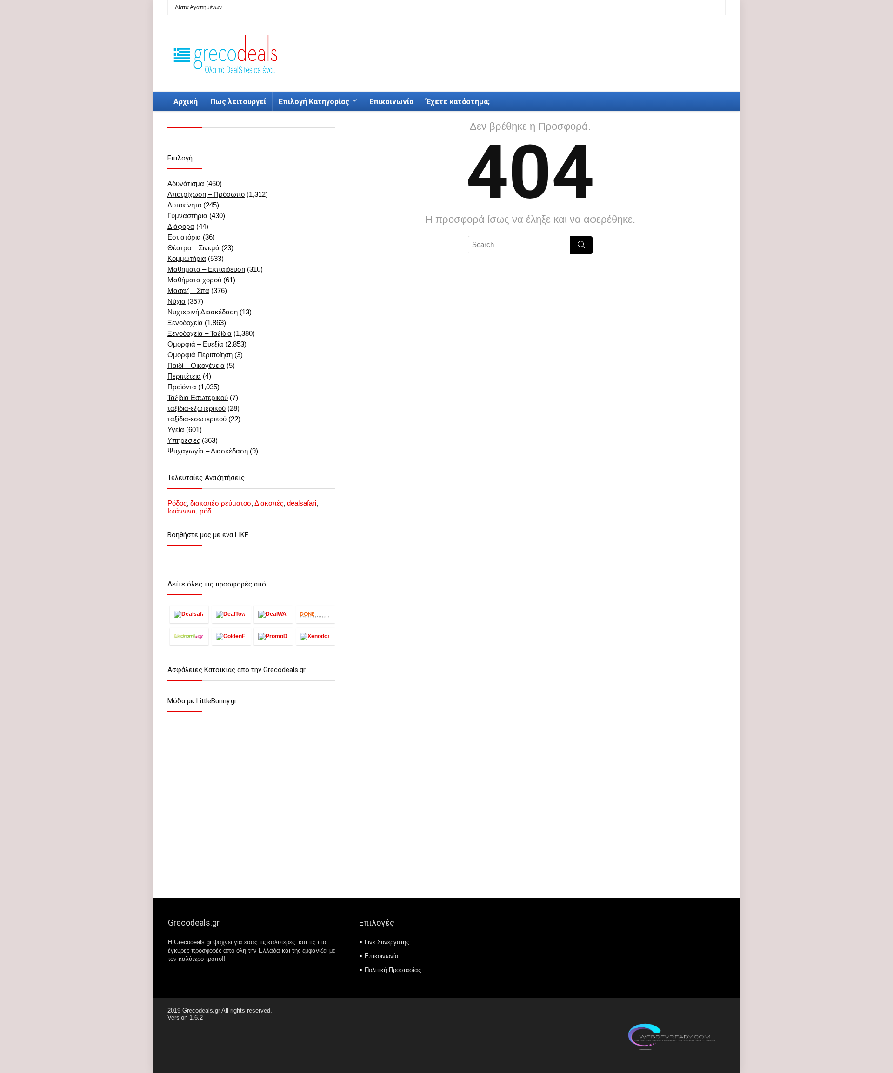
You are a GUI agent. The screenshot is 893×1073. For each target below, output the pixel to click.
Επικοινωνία (391, 101)
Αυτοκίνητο (184, 205)
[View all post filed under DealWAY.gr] (273, 614)
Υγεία (175, 429)
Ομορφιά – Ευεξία (195, 344)
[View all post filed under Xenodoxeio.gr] (315, 636)
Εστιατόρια (184, 237)
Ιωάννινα (181, 511)
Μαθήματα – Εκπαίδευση (206, 269)
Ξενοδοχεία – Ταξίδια (199, 333)
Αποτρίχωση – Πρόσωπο (206, 194)
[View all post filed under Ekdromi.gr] (189, 636)
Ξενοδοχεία (185, 323)
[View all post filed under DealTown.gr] (231, 614)
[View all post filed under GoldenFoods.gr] (231, 636)
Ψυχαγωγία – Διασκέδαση (207, 451)
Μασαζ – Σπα (188, 290)
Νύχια (176, 301)
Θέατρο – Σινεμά (193, 248)
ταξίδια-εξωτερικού (196, 408)
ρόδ (205, 511)
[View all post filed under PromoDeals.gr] (273, 636)
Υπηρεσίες (183, 440)
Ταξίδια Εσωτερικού (197, 397)
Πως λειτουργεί (238, 101)
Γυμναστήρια (187, 216)
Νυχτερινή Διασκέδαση (202, 312)
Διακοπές (268, 503)
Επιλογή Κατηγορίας (314, 101)
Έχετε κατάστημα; (458, 101)
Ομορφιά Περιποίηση (200, 355)
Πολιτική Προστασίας (393, 969)
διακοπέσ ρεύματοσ (220, 503)
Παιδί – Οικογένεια (196, 365)
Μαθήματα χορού (194, 280)
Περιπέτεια (184, 376)
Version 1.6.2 (185, 1017)
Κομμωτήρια (186, 258)
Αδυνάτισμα (185, 183)
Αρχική (185, 101)
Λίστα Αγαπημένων (198, 7)
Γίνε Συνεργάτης (387, 942)
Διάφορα (180, 226)
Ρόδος (177, 503)
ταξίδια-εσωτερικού (197, 419)
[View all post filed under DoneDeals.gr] (315, 614)
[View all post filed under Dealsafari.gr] (189, 614)
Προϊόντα (181, 387)
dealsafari (301, 503)
